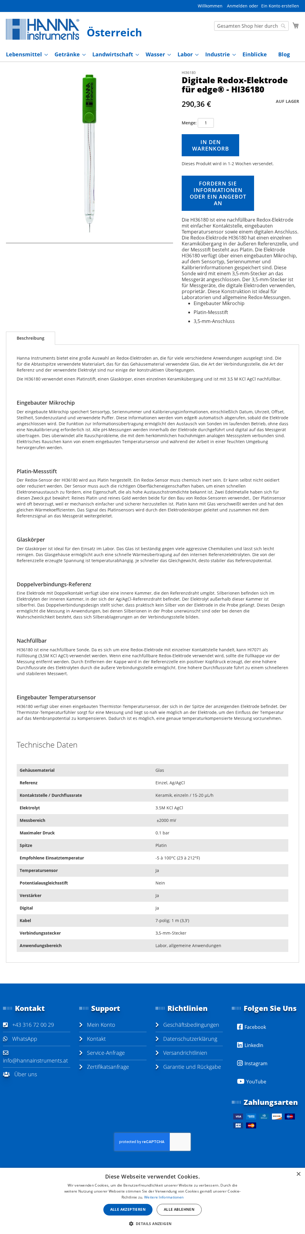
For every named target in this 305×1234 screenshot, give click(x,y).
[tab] (30, 338)
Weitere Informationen (163, 1197)
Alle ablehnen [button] (179, 1209)
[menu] (152, 54)
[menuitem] (25, 54)
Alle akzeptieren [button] (128, 1209)
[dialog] (152, 1201)
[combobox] (251, 26)
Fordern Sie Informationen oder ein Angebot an (218, 193)
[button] (152, 1223)
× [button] (298, 1174)
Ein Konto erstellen (280, 6)
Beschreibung (30, 338)
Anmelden (237, 6)
